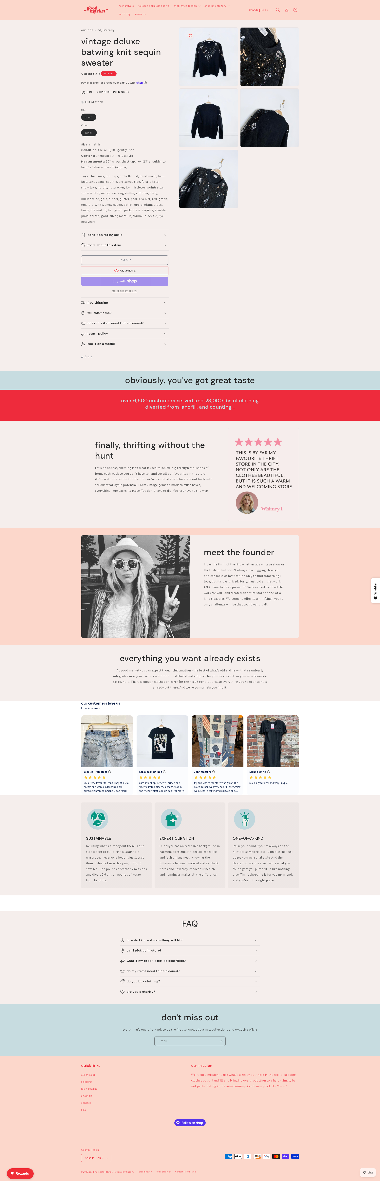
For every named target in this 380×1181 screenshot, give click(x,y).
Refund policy (145, 1171)
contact (86, 1102)
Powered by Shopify (124, 1171)
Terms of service (163, 1171)
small (90, 118)
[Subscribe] (221, 1041)
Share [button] (88, 356)
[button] (186, 6)
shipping (86, 1081)
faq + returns (89, 1088)
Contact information (185, 1171)
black (91, 133)
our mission (88, 1075)
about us (86, 1096)
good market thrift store (101, 1171)
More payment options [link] (124, 290)
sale (83, 1109)
